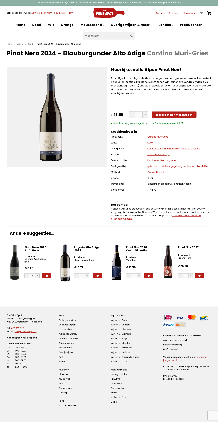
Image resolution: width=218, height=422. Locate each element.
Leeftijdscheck (171, 349)
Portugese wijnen (68, 320)
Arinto (62, 383)
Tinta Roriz (116, 383)
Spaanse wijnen (67, 324)
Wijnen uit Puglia (119, 338)
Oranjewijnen (66, 352)
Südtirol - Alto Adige (158, 154)
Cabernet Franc (119, 397)
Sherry (62, 361)
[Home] (109, 13)
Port (61, 357)
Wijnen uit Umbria (120, 352)
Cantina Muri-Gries (157, 136)
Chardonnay (65, 388)
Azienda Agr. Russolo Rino (35, 260)
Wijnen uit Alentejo (121, 329)
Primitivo (115, 378)
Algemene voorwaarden (176, 340)
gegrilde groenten (181, 166)
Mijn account (189, 13)
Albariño (63, 374)
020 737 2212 (17, 328)
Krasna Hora (184, 257)
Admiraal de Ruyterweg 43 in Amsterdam (52, 13)
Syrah (114, 392)
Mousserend (65, 347)
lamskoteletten (200, 166)
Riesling (63, 392)
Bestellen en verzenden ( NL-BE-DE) (182, 335)
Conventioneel (155, 172)
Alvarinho (64, 369)
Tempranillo (117, 388)
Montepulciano (119, 369)
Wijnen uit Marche (120, 343)
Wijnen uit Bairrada (121, 333)
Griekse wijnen (66, 343)
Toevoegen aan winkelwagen (174, 115)
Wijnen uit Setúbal (120, 324)
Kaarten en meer (68, 405)
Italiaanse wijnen (68, 333)
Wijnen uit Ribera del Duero (125, 357)
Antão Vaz (64, 378)
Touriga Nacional (120, 374)
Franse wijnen (66, 329)
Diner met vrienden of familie (163, 148)
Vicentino (131, 260)
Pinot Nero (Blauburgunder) (162, 160)
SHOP (61, 315)
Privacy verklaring (172, 344)
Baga (114, 401)
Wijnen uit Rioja (119, 361)
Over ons (173, 13)
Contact (159, 13)
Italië (150, 142)
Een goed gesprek (191, 148)
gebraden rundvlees (158, 166)
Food (61, 400)
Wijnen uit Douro (119, 320)
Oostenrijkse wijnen (69, 338)
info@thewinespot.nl (25, 331)
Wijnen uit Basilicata (121, 347)
